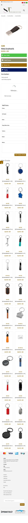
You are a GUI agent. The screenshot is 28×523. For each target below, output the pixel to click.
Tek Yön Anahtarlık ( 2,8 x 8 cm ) (8, 301)
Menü (24, 4)
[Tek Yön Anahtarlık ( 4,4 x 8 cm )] (20, 192)
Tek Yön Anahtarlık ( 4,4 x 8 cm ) (21, 205)
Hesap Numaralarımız (7, 480)
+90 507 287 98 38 (7, 467)
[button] (24, 10)
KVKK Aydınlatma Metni (7, 494)
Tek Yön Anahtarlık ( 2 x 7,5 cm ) (8, 421)
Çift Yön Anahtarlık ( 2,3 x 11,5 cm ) (8, 349)
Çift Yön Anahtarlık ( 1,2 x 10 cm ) (8, 325)
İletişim (5, 482)
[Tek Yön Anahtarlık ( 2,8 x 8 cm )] (7, 288)
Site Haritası (6, 485)
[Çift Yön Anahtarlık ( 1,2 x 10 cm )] (7, 312)
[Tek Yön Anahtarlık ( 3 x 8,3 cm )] (20, 409)
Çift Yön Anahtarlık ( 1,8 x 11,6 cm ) (8, 205)
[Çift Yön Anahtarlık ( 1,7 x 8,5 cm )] (7, 216)
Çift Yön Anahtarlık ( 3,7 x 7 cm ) (21, 181)
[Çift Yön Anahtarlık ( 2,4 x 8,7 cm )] (20, 385)
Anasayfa (3, 16)
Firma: (3, 108)
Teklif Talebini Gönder (20, 154)
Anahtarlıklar (10, 16)
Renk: (3, 119)
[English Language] (25, 2)
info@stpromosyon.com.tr (7, 1)
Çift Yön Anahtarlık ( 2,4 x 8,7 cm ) (21, 397)
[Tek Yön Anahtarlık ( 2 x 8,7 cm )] (20, 288)
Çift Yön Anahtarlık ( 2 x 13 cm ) (21, 253)
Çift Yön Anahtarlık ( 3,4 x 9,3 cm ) (21, 325)
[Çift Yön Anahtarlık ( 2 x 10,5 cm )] (20, 216)
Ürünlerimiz (5, 476)
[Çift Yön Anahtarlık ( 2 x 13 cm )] (20, 240)
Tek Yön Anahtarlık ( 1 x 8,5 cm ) (8, 181)
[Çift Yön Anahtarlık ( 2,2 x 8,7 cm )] (7, 240)
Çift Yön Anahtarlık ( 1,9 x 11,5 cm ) (21, 277)
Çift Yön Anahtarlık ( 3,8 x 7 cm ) (8, 445)
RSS (4, 487)
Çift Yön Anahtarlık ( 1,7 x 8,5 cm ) (8, 229)
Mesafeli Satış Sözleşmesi (8, 490)
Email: (3, 136)
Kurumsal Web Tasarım (20, 512)
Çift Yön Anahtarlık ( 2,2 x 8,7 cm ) (8, 253)
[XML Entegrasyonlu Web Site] (7, 511)
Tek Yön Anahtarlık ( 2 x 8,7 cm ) (21, 301)
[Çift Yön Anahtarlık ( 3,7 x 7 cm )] (20, 168)
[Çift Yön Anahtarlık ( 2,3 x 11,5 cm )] (7, 337)
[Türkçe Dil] (23, 2)
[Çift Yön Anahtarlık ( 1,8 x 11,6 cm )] (7, 192)
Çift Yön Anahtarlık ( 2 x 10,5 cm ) (21, 229)
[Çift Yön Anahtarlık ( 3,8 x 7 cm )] (7, 433)
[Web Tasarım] (20, 510)
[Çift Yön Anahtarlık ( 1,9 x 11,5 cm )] (20, 264)
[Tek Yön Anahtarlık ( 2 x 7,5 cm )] (7, 409)
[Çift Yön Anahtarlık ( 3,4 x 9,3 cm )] (20, 312)
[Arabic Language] (27, 2)
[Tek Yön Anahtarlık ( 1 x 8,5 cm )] (7, 168)
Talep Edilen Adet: (5, 125)
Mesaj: (3, 142)
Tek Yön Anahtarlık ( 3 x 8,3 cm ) (21, 421)
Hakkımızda (5, 478)
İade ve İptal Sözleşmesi (8, 492)
